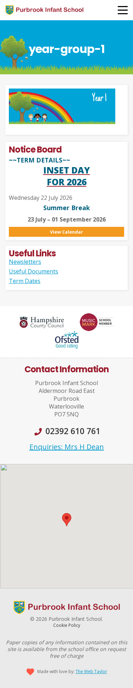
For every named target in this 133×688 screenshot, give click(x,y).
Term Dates (24, 281)
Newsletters (25, 262)
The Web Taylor (91, 671)
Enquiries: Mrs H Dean (66, 447)
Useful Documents (33, 271)
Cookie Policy (66, 625)
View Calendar (66, 232)
